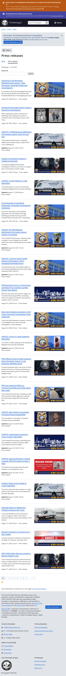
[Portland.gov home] (11, 22)
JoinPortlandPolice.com (12, 42)
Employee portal (39, 665)
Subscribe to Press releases (2, 582)
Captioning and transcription (43, 631)
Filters (8, 50)
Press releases (13, 61)
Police (9, 29)
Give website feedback (39, 589)
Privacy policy (38, 634)
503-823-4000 (20, 605)
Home (3, 29)
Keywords (4, 71)
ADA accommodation (41, 627)
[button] (58, 22)
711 (36, 605)
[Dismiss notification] (62, 35)
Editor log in (38, 668)
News (14, 29)
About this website (40, 661)
